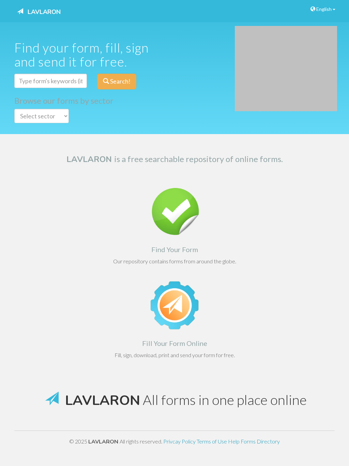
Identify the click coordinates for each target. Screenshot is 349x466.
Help (234, 441)
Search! (120, 81)
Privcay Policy (180, 441)
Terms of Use (212, 441)
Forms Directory (260, 441)
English (324, 9)
